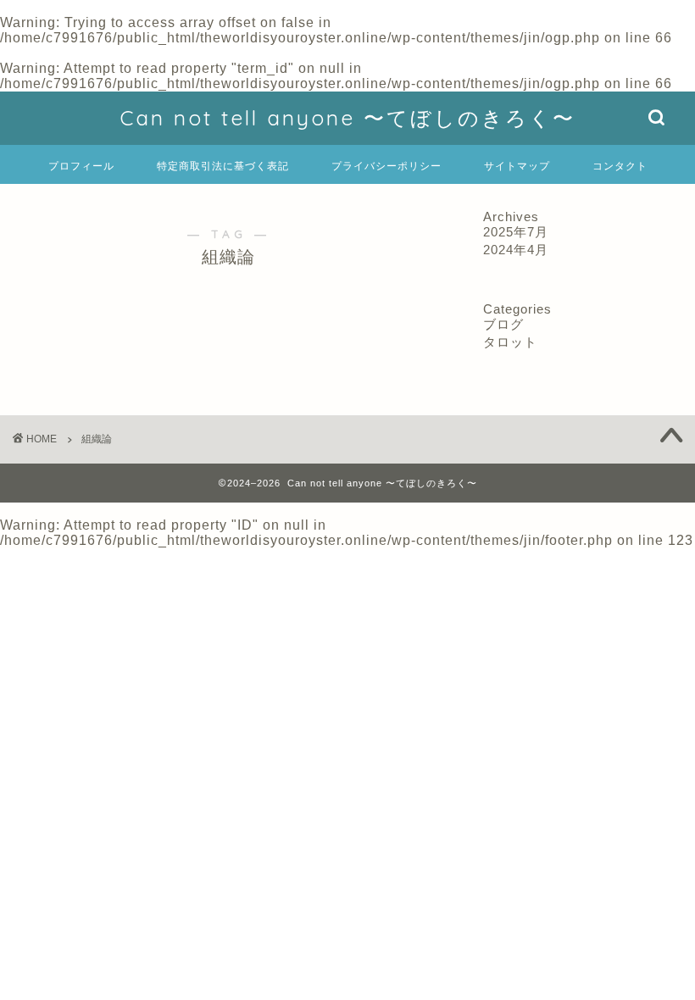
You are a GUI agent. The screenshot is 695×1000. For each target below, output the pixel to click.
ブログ (503, 324)
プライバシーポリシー (386, 165)
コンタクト (620, 165)
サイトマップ (517, 165)
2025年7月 (515, 232)
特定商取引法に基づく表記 (223, 165)
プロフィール (81, 165)
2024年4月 (515, 249)
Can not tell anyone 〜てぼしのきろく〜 (347, 118)
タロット (510, 342)
